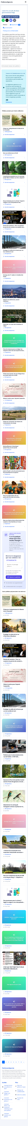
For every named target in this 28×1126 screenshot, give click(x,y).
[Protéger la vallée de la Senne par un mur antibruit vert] (14, 246)
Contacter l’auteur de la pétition (11, 66)
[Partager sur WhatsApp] (3, 20)
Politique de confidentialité (10, 31)
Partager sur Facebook (11, 17)
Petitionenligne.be (7, 2)
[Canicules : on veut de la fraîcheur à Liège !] (14, 320)
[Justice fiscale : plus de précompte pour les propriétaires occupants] (14, 467)
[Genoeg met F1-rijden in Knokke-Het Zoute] (14, 271)
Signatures (15, 24)
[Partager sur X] (7, 20)
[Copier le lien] (14, 20)
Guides (4, 1082)
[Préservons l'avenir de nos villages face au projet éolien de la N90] (14, 370)
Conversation (8, 28)
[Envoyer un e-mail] (10, 20)
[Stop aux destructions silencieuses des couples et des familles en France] (14, 516)
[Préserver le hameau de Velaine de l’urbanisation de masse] (14, 418)
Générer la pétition (14, 577)
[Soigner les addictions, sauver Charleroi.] (14, 296)
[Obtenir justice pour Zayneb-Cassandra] (14, 394)
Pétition (5, 24)
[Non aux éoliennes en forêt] (14, 148)
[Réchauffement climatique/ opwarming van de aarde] (14, 442)
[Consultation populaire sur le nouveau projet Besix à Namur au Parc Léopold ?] (14, 172)
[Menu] (25, 2)
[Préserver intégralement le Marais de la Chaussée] (14, 124)
